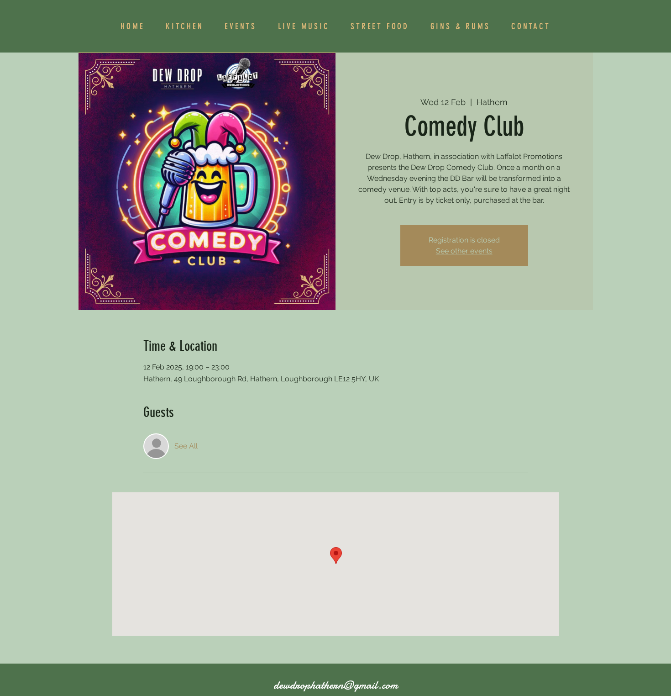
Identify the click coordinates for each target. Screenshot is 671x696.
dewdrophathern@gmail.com (335, 685)
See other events (464, 251)
